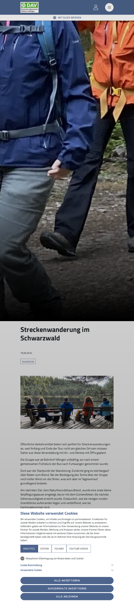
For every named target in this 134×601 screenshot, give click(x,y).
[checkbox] (67, 558)
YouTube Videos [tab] (78, 548)
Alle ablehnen (67, 596)
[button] (67, 565)
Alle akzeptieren (67, 580)
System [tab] (44, 548)
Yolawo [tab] (59, 548)
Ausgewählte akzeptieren (67, 588)
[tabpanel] (67, 563)
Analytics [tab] (29, 548)
